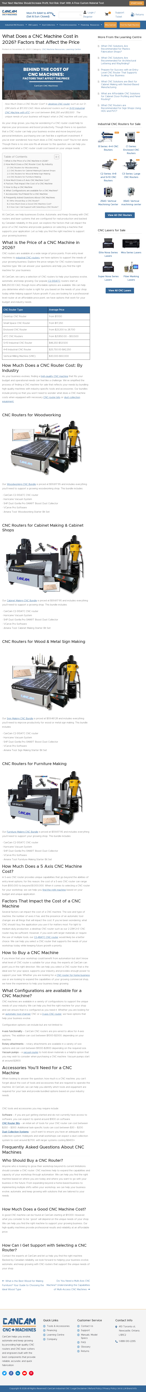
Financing (85, 25)
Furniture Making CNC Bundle (22, 832)
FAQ (83, 1342)
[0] (105, 15)
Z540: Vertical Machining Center (108, 203)
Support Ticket (119, 15)
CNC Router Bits (11, 1123)
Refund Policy (95, 1389)
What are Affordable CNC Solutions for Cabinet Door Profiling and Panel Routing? (120, 96)
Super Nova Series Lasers (108, 278)
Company (52, 1339)
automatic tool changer (18, 1014)
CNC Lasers (33, 25)
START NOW (136, 3)
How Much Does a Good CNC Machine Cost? (31, 204)
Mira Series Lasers (131, 252)
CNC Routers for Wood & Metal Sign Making (30, 174)
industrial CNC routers (28, 258)
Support (85, 1330)
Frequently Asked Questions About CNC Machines (30, 198)
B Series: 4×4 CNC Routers (108, 148)
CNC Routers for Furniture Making (25, 177)
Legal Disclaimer (79, 1389)
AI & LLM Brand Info (127, 1389)
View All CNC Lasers (120, 290)
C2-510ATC (53, 281)
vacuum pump (30, 1052)
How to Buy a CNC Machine (19, 187)
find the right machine (54, 890)
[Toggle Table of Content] (55, 156)
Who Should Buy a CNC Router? (24, 201)
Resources (94, 25)
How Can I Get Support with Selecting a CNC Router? (34, 207)
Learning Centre (73, 49)
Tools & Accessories (68, 25)
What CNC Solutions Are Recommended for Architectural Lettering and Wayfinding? (118, 61)
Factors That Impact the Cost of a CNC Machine (29, 184)
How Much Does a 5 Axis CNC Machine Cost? (27, 180)
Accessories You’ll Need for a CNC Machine (27, 194)
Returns (85, 1351)
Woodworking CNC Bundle (21, 484)
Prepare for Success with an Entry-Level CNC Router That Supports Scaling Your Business (120, 73)
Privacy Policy (109, 1389)
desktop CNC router (59, 104)
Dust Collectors (48, 25)
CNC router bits (51, 397)
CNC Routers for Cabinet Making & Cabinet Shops (32, 171)
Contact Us (87, 1326)
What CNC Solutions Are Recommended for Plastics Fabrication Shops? (115, 49)
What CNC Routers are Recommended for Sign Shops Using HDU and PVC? (121, 108)
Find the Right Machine (129, 25)
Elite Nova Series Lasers (108, 254)
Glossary (85, 1347)
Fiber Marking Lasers (131, 278)
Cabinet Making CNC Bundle (22, 600)
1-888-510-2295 (127, 1341)
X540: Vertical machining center (131, 203)
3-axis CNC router (52, 1014)
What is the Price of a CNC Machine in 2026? (26, 161)
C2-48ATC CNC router (46, 937)
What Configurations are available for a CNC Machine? (32, 191)
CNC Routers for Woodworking (24, 168)
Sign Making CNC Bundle (20, 718)
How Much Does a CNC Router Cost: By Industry (29, 164)
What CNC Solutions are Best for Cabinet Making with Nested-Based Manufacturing (120, 84)
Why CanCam (110, 25)
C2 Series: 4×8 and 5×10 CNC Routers (108, 177)
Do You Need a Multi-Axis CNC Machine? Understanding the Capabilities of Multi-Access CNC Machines (68, 1285)
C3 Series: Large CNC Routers (131, 175)
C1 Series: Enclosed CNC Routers (131, 149)
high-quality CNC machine (54, 376)
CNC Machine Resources (53, 49)
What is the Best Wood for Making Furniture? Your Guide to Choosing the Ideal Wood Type (23, 1285)
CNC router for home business (73, 975)
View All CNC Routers (120, 215)
